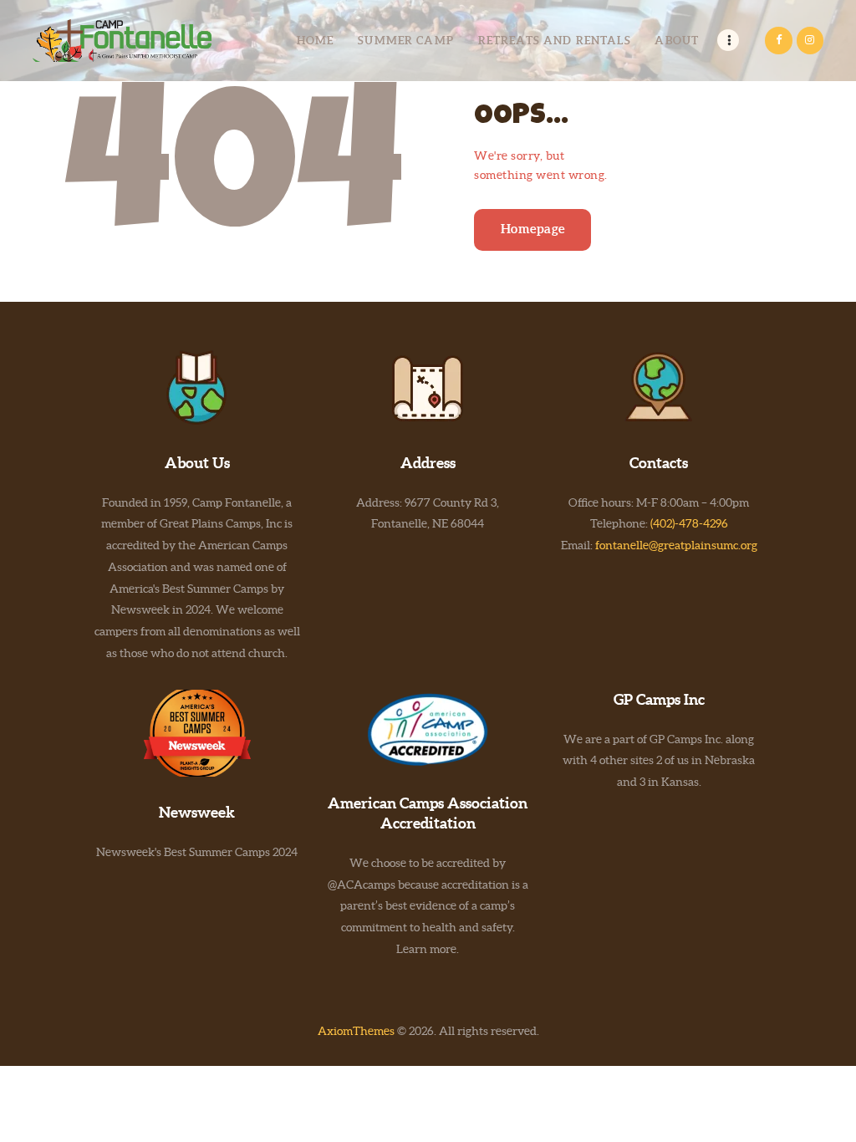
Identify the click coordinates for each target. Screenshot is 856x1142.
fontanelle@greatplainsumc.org (676, 545)
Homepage (533, 229)
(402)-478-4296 (689, 523)
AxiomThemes (356, 1030)
